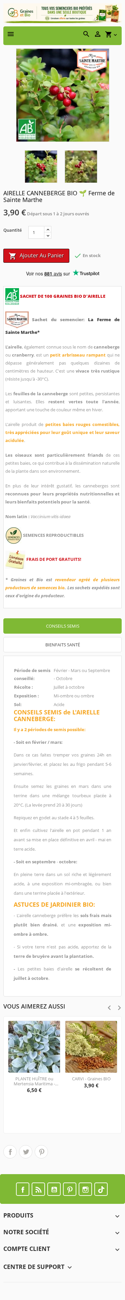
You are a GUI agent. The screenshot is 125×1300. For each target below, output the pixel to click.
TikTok (101, 1189)
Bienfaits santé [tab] (62, 645)
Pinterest (41, 1151)
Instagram (85, 1189)
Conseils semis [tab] (62, 626)
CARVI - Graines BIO (91, 1078)
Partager (10, 1151)
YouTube (54, 1189)
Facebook (23, 1189)
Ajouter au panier (36, 256)
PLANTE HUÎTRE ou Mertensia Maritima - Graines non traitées (34, 1081)
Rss (38, 1189)
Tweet (25, 1151)
